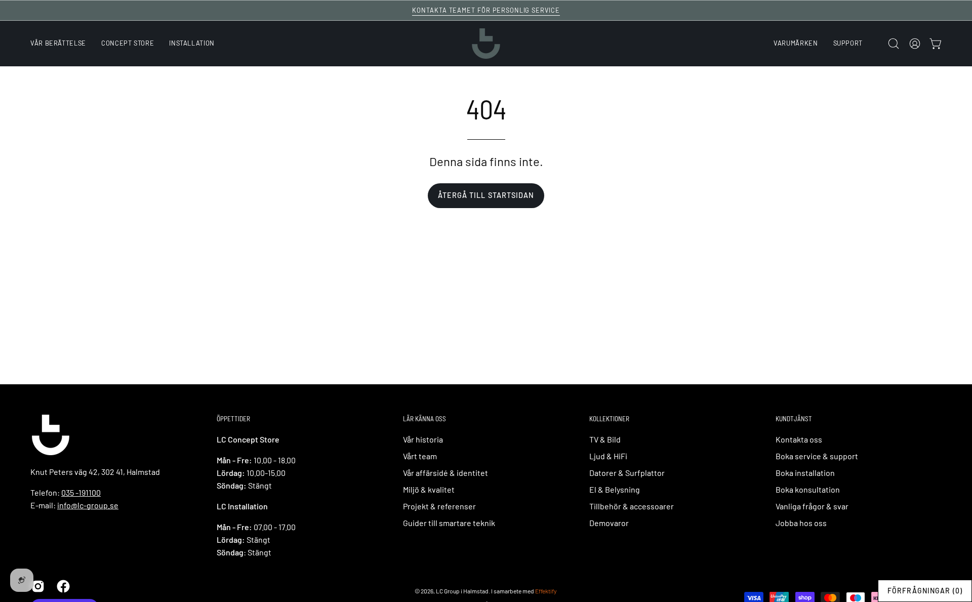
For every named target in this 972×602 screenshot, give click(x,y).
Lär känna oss (424, 419)
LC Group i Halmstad (462, 590)
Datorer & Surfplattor (627, 472)
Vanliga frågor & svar (812, 506)
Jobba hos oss (801, 523)
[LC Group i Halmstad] (486, 43)
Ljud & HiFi (608, 456)
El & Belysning (614, 489)
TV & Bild (605, 439)
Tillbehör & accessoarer (631, 506)
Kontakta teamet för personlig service (486, 10)
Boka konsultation (808, 489)
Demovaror (609, 523)
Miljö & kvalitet (429, 489)
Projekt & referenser (439, 506)
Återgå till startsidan (486, 195)
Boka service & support (817, 456)
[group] (486, 10)
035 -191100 (81, 492)
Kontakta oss (799, 439)
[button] (848, 43)
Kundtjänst (794, 419)
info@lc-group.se (87, 505)
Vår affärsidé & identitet (445, 472)
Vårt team (420, 456)
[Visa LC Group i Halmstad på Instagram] (36, 586)
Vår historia (423, 439)
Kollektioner (609, 419)
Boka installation (805, 472)
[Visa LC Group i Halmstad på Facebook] (62, 586)
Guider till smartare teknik (449, 523)
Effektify (546, 590)
